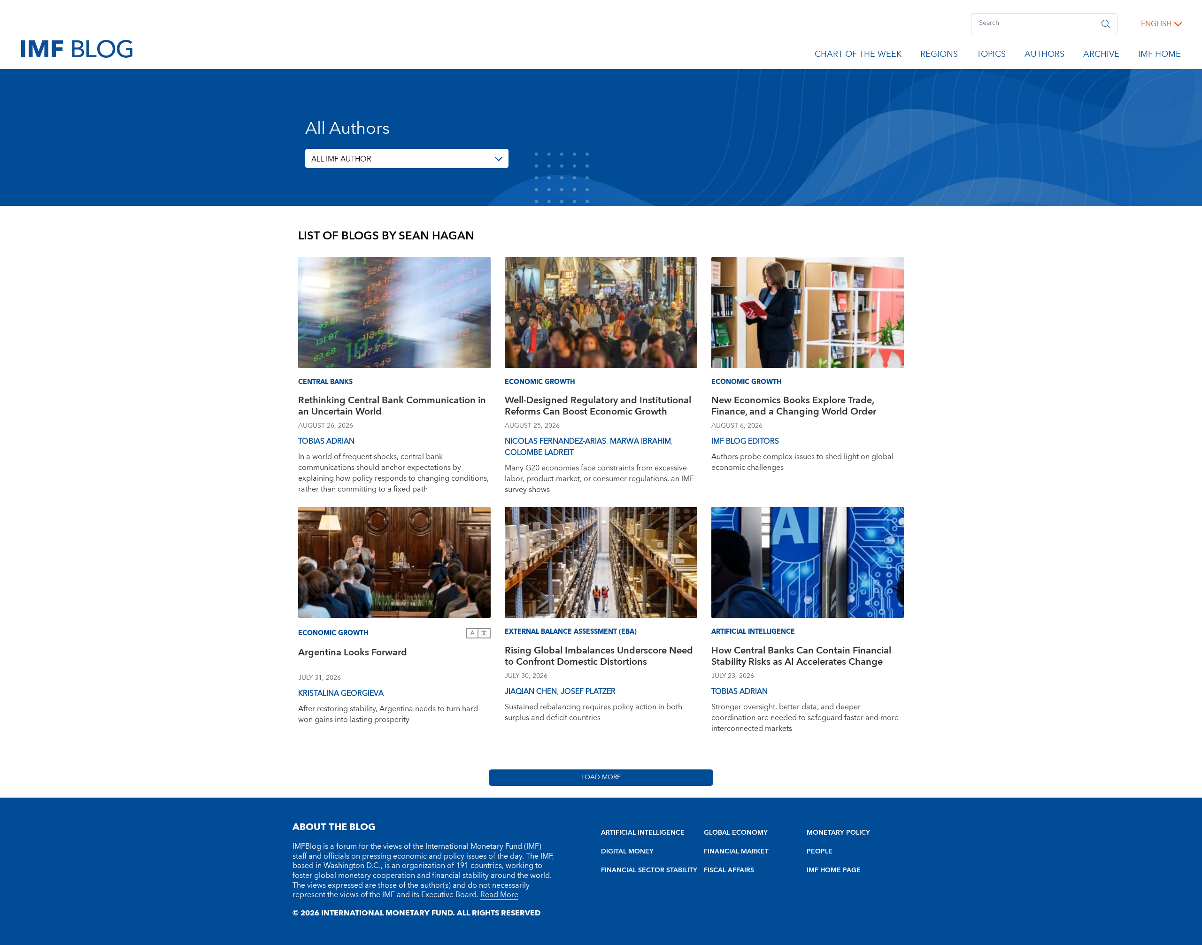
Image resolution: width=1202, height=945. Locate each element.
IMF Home (1159, 55)
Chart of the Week (858, 55)
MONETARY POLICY (838, 832)
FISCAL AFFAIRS (729, 870)
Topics (991, 55)
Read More (499, 894)
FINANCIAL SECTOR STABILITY (649, 870)
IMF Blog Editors (745, 441)
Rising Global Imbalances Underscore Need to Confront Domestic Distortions (599, 657)
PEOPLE (819, 851)
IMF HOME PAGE (834, 870)
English (1156, 24)
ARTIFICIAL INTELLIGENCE (643, 832)
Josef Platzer (588, 691)
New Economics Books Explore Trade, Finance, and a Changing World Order (793, 407)
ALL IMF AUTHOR (341, 159)
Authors (1044, 55)
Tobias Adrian (326, 441)
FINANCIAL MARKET (736, 851)
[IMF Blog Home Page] (76, 48)
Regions (939, 55)
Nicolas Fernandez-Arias (555, 441)
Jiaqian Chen (531, 691)
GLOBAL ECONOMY (736, 832)
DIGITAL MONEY (627, 851)
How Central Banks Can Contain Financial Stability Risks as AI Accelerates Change (801, 657)
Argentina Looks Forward (352, 654)
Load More (601, 777)
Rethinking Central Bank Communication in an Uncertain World (392, 407)
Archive (1101, 55)
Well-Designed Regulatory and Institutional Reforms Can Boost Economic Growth (598, 407)
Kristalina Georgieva (341, 693)
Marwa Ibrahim (640, 441)
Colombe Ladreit (539, 452)
